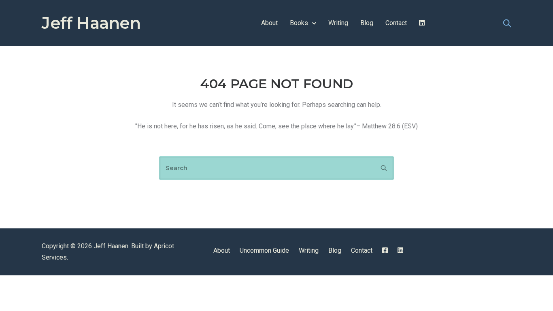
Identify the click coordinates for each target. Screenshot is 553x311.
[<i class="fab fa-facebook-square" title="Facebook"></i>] (385, 250)
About (269, 23)
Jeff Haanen (91, 23)
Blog (366, 23)
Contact (396, 23)
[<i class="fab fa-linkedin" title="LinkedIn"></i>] (422, 23)
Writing (338, 23)
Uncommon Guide (264, 250)
